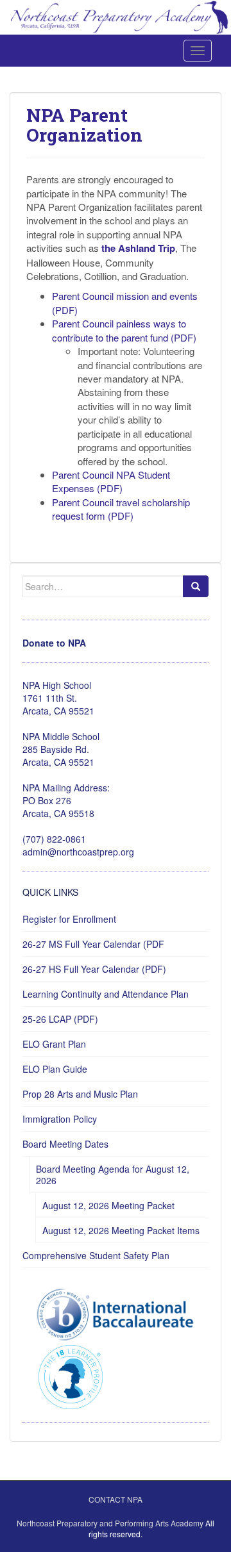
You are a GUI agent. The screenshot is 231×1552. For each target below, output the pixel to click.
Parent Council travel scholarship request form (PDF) (121, 508)
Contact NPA (115, 1499)
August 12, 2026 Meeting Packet (108, 1205)
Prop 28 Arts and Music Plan (80, 1093)
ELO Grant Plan (54, 1043)
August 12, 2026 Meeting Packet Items (121, 1230)
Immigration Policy (59, 1118)
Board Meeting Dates (65, 1143)
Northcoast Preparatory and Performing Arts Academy (110, 1522)
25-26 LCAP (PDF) (60, 1018)
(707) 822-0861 (54, 838)
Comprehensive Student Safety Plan (95, 1255)
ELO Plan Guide (54, 1068)
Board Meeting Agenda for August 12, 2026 (112, 1174)
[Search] (196, 586)
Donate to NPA (54, 642)
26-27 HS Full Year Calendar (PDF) (94, 968)
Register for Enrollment (69, 918)
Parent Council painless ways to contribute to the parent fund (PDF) (124, 330)
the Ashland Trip (138, 248)
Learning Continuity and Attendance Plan (105, 993)
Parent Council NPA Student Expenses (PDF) (111, 481)
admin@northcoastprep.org (78, 851)
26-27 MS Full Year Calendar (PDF (93, 943)
